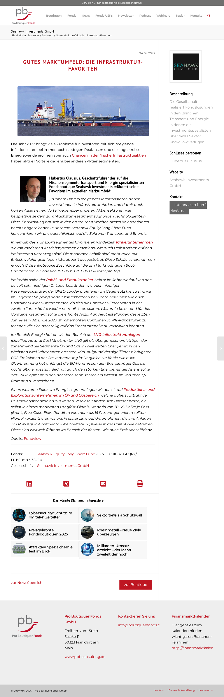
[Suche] (209, 15)
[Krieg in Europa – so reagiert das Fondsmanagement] (3, 348)
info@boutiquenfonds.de (140, 625)
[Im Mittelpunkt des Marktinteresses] (220, 348)
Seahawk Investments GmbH (32, 31)
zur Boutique (135, 585)
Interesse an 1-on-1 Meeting (188, 207)
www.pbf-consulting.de (85, 657)
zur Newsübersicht (27, 583)
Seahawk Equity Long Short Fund (66, 454)
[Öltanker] (83, 111)
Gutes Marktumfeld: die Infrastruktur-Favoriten (83, 65)
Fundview (32, 438)
